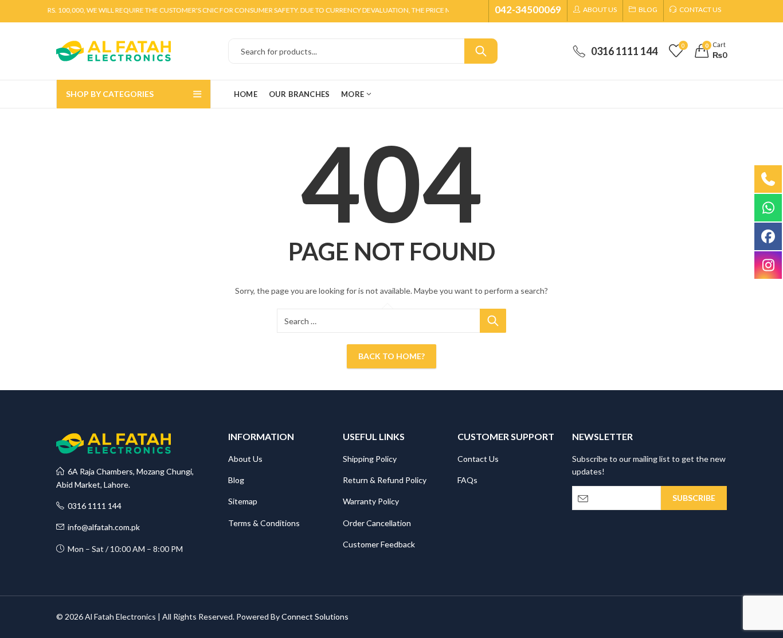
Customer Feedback (379, 544)
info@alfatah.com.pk (102, 527)
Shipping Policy (370, 459)
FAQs (467, 480)
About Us (245, 459)
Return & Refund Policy (384, 480)
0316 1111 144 (93, 506)
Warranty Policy (371, 501)
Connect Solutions (315, 616)
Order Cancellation (377, 523)
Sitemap (242, 501)
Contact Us (478, 459)
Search (481, 51)
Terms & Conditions (264, 523)
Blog (236, 480)
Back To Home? (391, 356)
